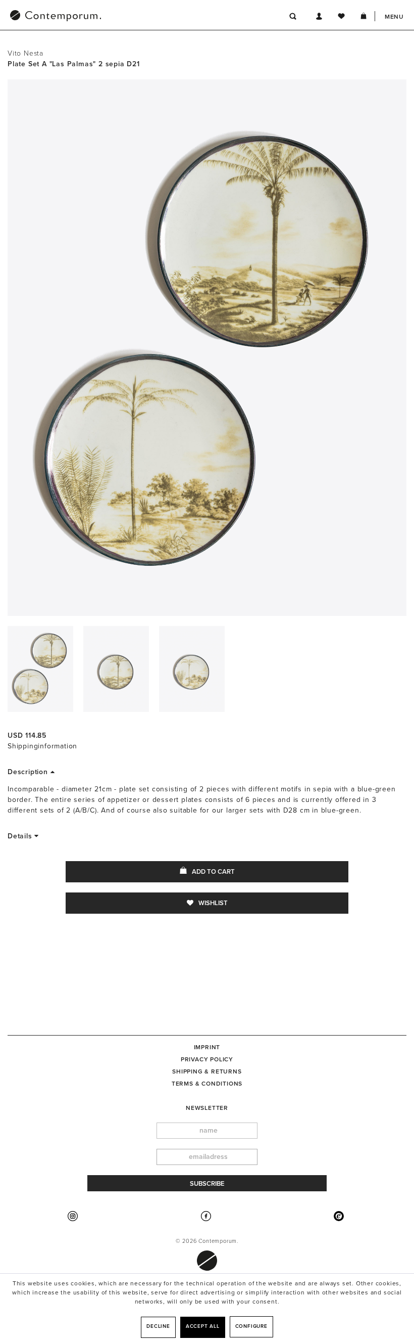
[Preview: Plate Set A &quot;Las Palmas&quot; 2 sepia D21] (40, 669)
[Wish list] (341, 18)
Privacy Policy (207, 1059)
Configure (251, 1326)
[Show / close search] (293, 18)
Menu (394, 16)
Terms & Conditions (207, 1083)
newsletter (207, 1107)
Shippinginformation (42, 746)
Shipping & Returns (206, 1071)
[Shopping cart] (363, 18)
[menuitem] (108, 16)
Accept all (203, 1326)
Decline (158, 1326)
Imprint (207, 1047)
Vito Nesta (25, 53)
